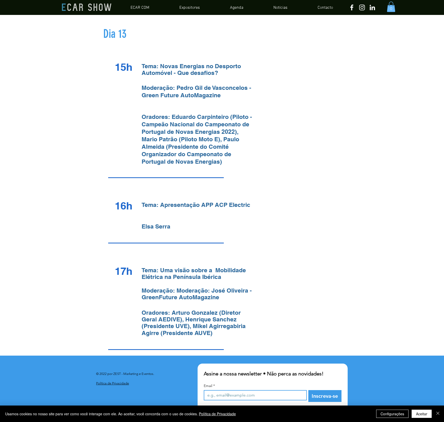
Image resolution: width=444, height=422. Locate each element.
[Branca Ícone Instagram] (362, 7)
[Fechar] (438, 414)
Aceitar (421, 413)
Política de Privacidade (217, 413)
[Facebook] (352, 7)
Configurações (392, 413)
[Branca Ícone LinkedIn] (372, 7)
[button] (391, 7)
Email (209, 386)
